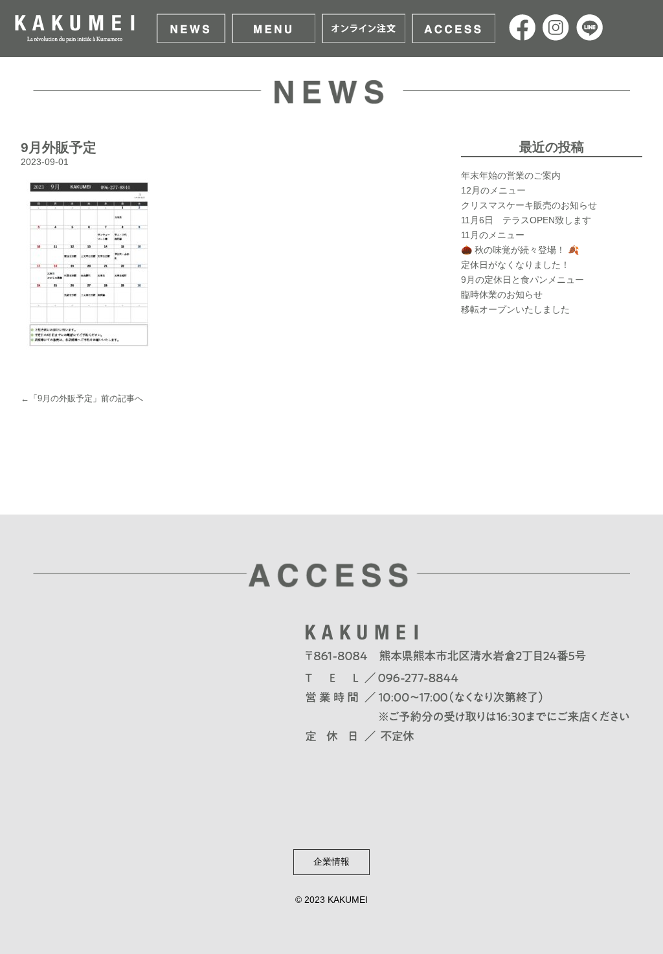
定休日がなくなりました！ (515, 265)
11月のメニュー (492, 235)
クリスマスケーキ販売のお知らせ (529, 205)
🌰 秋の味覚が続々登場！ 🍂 (520, 250)
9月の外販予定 (65, 398)
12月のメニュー (493, 190)
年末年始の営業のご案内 (511, 175)
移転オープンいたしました (515, 309)
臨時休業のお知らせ (502, 294)
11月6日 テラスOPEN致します (526, 220)
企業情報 (331, 861)
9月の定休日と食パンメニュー (522, 279)
